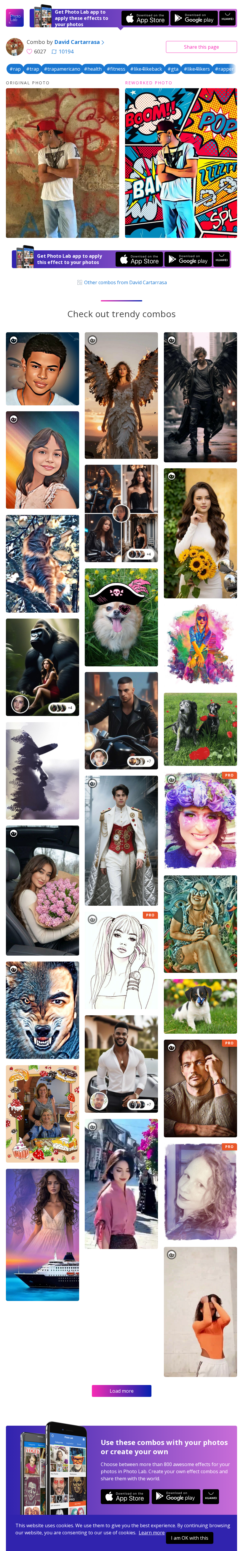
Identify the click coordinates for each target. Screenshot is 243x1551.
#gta (172, 69)
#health (93, 69)
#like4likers (197, 69)
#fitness (116, 69)
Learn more (152, 1532)
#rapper (224, 69)
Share (201, 47)
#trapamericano (62, 69)
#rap (15, 69)
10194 (66, 51)
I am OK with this (189, 1538)
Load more (122, 1391)
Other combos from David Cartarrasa (125, 282)
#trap (32, 69)
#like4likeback (146, 69)
